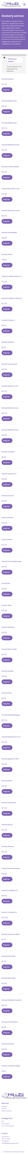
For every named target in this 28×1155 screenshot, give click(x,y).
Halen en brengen (7, 1111)
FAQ (3, 1121)
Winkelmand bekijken (12, 60)
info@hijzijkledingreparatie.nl (10, 1143)
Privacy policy (5, 1124)
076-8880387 (5, 1141)
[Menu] (24, 4)
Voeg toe (6, 90)
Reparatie (4, 1106)
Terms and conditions (8, 1126)
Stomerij (4, 1108)
